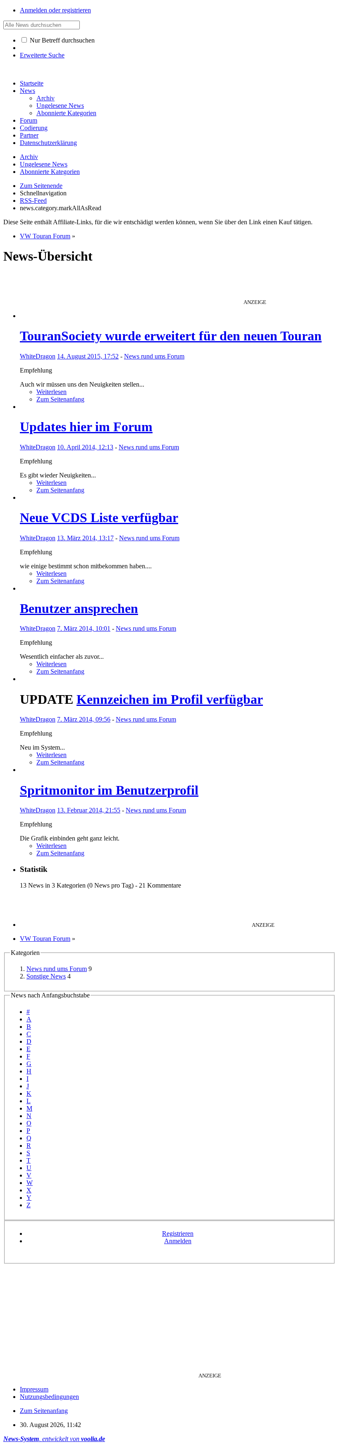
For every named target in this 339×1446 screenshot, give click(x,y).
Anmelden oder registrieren (55, 10)
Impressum (34, 1389)
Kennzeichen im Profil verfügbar (169, 699)
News (27, 90)
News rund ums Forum (154, 356)
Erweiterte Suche (42, 55)
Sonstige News (46, 976)
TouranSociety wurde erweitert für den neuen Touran (171, 335)
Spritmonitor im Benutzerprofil (109, 790)
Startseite (31, 83)
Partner (29, 135)
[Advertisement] (169, 285)
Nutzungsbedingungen (49, 1396)
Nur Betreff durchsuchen (61, 40)
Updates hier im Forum (86, 426)
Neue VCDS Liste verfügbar (99, 517)
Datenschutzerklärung (48, 142)
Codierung (34, 127)
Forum (28, 120)
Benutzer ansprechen (79, 608)
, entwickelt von (54, 1438)
